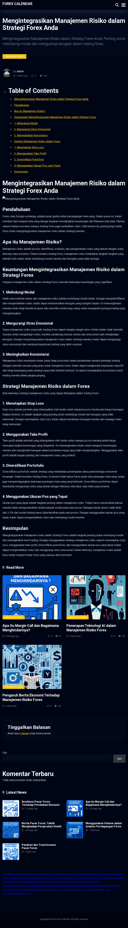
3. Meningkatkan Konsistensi (31, 135)
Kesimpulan (21, 171)
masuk (25, 733)
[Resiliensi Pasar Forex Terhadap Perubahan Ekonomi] (10, 815)
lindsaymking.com (61, 885)
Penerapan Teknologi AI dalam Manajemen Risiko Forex (91, 628)
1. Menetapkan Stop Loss (29, 147)
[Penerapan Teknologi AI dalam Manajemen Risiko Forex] (96, 597)
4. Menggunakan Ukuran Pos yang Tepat (37, 165)
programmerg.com (89, 878)
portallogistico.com (41, 878)
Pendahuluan (21, 105)
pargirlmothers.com (99, 889)
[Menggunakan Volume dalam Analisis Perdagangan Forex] (74, 837)
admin (20, 71)
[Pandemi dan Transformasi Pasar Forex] (10, 859)
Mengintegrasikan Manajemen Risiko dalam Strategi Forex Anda (51, 99)
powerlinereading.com (65, 878)
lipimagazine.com (82, 885)
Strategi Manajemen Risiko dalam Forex (37, 141)
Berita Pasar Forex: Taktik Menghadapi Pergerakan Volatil (41, 825)
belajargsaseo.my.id (33, 882)
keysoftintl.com (47, 874)
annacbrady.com (91, 882)
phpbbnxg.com (114, 874)
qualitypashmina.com (113, 878)
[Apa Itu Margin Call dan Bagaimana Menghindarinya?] (32, 597)
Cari (4, 752)
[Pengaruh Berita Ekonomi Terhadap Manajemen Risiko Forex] (32, 667)
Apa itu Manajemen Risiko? (30, 111)
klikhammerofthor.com (15, 885)
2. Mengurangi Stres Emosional (32, 129)
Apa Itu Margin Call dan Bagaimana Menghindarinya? (104, 803)
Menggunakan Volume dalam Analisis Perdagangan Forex (104, 825)
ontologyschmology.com (72, 889)
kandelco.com (29, 874)
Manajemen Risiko (14, 56)
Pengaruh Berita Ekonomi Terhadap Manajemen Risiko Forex (31, 697)
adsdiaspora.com (56, 882)
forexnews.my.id (12, 882)
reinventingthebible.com (16, 893)
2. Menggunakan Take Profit (30, 153)
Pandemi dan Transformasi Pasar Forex (39, 846)
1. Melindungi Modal (26, 123)
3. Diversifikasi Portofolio (29, 159)
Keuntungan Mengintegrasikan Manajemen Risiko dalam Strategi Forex (55, 117)
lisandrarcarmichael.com (108, 885)
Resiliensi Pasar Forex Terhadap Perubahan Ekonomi (41, 803)
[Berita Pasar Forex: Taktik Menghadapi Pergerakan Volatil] (10, 837)
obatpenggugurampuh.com (42, 889)
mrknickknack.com (94, 874)
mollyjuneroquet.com (14, 889)
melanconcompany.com (70, 874)
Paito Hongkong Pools (15, 878)
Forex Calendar (17, 3)
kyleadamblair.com (39, 885)
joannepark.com (11, 874)
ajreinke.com (73, 882)
